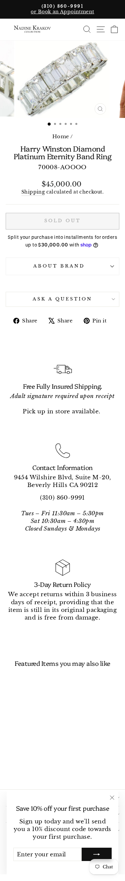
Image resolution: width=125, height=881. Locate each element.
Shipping (33, 192)
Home (60, 136)
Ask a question (62, 299)
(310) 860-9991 (62, 497)
